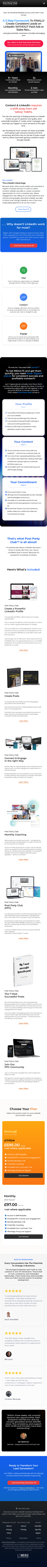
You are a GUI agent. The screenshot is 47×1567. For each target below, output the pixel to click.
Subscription (23, 1538)
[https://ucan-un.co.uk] (23, 1556)
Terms (38, 1538)
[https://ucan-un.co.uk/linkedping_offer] (23, 1508)
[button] (44, 3)
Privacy (8, 1538)
